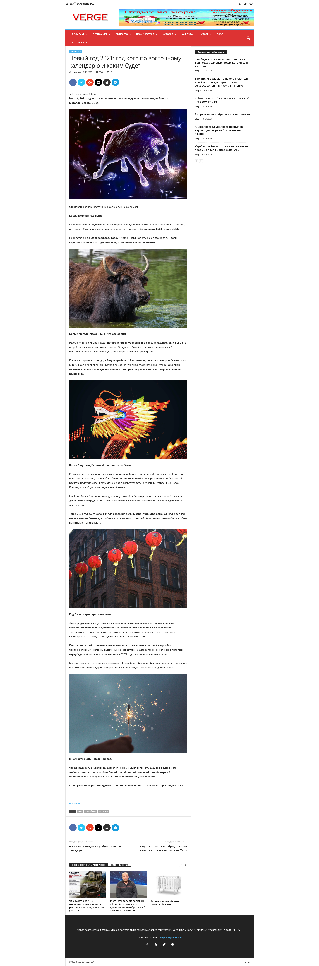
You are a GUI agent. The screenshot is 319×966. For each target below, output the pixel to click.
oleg (197, 70)
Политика (78, 34)
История (168, 34)
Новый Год (90, 811)
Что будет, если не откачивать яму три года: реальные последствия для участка (86, 905)
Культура (187, 34)
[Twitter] (245, 4)
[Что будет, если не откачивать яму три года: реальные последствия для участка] (87, 884)
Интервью (78, 42)
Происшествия (145, 34)
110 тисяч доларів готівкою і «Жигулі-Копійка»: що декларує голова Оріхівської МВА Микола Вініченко (127, 905)
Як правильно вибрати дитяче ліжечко (164, 902)
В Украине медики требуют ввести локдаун (95, 848)
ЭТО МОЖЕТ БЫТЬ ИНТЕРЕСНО (88, 865)
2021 (80, 811)
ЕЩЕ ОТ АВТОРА (119, 865)
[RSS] (239, 4)
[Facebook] (234, 4)
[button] (248, 38)
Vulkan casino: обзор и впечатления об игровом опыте (222, 99)
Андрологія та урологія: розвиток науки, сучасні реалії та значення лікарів (219, 130)
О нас (247, 961)
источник (74, 803)
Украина (103, 811)
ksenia (76, 72)
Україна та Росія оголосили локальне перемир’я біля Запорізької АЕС (221, 148)
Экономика (100, 34)
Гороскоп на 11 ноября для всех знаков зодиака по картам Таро (163, 848)
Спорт (204, 34)
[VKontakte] (251, 4)
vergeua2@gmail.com (170, 937)
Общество (122, 34)
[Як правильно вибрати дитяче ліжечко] (168, 884)
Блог (220, 34)
